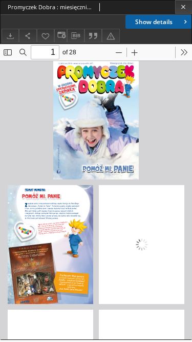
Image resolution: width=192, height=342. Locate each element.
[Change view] (60, 36)
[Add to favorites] (45, 36)
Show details (154, 21)
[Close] (183, 7)
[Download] (10, 36)
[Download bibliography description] (75, 36)
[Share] (27, 36)
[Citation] (93, 36)
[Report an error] (110, 36)
